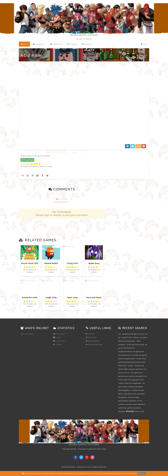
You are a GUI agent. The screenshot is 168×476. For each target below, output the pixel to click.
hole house (122, 366)
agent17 (125, 337)
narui (130, 337)
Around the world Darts (29, 298)
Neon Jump (72, 297)
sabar (138, 341)
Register (88, 39)
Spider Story (93, 263)
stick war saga (133, 397)
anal (134, 394)
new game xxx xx (124, 355)
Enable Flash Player (95, 344)
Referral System (93, 341)
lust (119, 334)
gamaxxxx (128, 394)
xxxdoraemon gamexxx (127, 401)
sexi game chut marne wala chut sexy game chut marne (132, 379)
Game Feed (92, 337)
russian (131, 366)
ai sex (142, 411)
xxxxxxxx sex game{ (139, 355)
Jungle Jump (51, 297)
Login (80, 39)
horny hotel (139, 344)
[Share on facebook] (23, 175)
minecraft (127, 383)
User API (90, 334)
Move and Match (93, 297)
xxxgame (122, 344)
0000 (137, 411)
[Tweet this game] (33, 175)
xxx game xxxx (138, 351)
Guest (144, 44)
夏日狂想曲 (130, 411)
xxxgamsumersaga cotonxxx (133, 334)
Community (62, 199)
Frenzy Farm (72, 263)
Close (142, 473)
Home (141, 55)
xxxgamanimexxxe (125, 351)
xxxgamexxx (137, 383)
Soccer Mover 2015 (29, 263)
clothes (136, 337)
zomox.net (130, 344)
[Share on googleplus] (28, 175)
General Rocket (51, 263)
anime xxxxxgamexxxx (127, 359)
